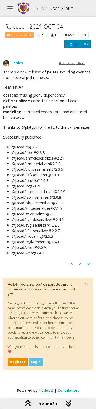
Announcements (21, 35)
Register (17, 362)
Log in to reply (77, 43)
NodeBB (45, 390)
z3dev (18, 63)
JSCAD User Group (53, 8)
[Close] (87, 285)
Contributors (68, 390)
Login (36, 362)
